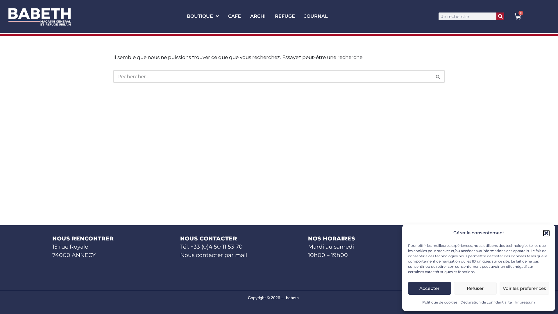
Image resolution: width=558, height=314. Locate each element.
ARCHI (258, 16)
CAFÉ (234, 16)
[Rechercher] (500, 16)
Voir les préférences (524, 288)
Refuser (475, 288)
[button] (546, 233)
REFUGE (285, 16)
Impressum (525, 302)
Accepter (429, 288)
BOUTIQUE (200, 16)
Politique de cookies (439, 302)
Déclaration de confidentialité (486, 302)
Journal (316, 16)
